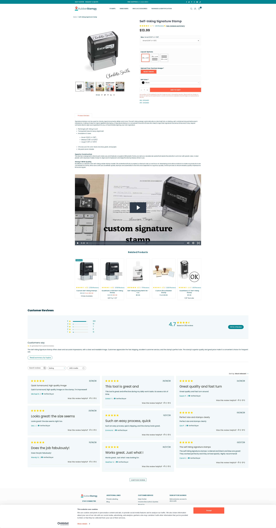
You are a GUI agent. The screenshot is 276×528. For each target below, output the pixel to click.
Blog (108, 502)
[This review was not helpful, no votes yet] (94, 398)
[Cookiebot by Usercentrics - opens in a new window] (63, 523)
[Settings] (195, 9)
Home (75, 17)
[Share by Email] (114, 95)
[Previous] (78, 50)
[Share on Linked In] (111, 95)
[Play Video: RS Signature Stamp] (138, 207)
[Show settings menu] (193, 243)
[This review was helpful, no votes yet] (90, 398)
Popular (79, 260)
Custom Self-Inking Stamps (86, 291)
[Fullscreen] (198, 243)
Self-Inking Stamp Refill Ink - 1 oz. (137, 292)
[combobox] (57, 368)
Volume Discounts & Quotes (148, 502)
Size (150, 37)
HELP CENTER (79, 2)
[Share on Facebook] (102, 95)
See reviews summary (175, 26)
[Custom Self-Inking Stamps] (86, 271)
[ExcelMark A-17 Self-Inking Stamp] (189, 271)
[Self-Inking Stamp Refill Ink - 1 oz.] (138, 271)
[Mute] (188, 243)
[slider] (135, 243)
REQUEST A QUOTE (91, 2)
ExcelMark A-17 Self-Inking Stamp (189, 292)
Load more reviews (138, 480)
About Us (141, 504)
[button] (170, 52)
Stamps (112, 9)
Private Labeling (112, 499)
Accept (209, 510)
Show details (82, 524)
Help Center (142, 499)
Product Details (83, 116)
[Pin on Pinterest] (108, 95)
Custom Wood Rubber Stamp (163, 292)
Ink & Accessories (140, 9)
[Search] (191, 9)
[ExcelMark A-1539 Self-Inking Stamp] (112, 271)
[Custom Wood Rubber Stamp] (163, 271)
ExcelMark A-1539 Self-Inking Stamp (112, 292)
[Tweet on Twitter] (105, 95)
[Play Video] (77, 243)
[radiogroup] (170, 58)
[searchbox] (35, 368)
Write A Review (236, 327)
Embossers (124, 9)
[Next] (133, 50)
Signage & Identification (161, 9)
